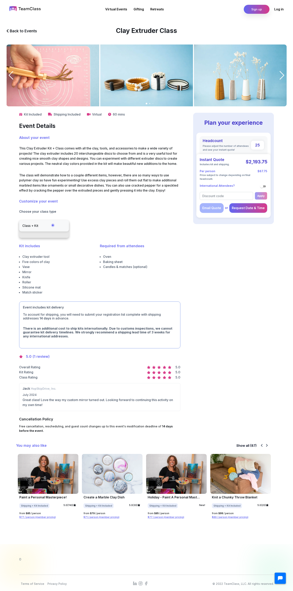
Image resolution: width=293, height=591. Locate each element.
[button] (280, 578)
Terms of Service (32, 583)
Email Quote (211, 208)
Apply (261, 195)
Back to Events (23, 31)
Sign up (256, 9)
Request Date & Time (248, 208)
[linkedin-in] (135, 583)
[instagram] (141, 583)
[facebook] (146, 583)
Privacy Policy (57, 583)
